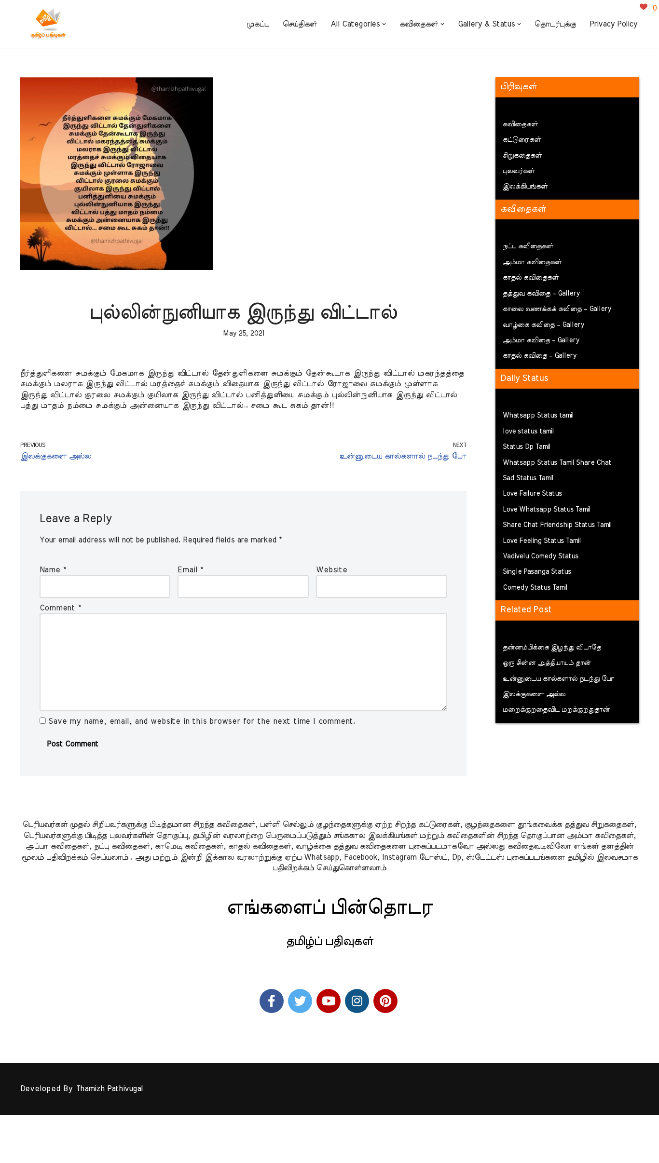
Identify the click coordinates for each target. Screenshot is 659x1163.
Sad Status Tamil (528, 478)
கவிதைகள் (520, 124)
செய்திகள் (300, 24)
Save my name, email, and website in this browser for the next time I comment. (202, 721)
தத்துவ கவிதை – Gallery (541, 293)
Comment (60, 608)
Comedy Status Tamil (535, 587)
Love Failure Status (532, 493)
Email (190, 570)
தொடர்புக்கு (555, 24)
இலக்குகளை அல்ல (534, 694)
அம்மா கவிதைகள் (532, 262)
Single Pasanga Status (537, 571)
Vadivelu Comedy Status (540, 556)
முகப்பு (258, 24)
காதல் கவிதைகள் (531, 277)
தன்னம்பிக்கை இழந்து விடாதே (552, 647)
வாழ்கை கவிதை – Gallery (543, 325)
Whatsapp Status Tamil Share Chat (557, 463)
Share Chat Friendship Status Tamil (557, 525)
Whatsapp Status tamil (538, 415)
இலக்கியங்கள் (525, 186)
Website (331, 570)
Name (53, 570)
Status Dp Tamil (526, 447)
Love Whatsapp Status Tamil (546, 509)
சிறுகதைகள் (522, 155)
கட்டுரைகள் (522, 139)
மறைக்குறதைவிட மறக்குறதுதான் (556, 709)
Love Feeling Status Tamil (542, 541)
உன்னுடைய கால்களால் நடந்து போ (558, 679)
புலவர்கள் (519, 171)
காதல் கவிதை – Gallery (540, 355)
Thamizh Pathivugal (109, 1089)
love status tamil (528, 431)
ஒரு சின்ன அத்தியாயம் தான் (547, 663)
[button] (384, 24)
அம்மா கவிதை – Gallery (541, 340)
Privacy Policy (613, 24)
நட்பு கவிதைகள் (528, 246)
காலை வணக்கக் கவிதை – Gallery (557, 309)
